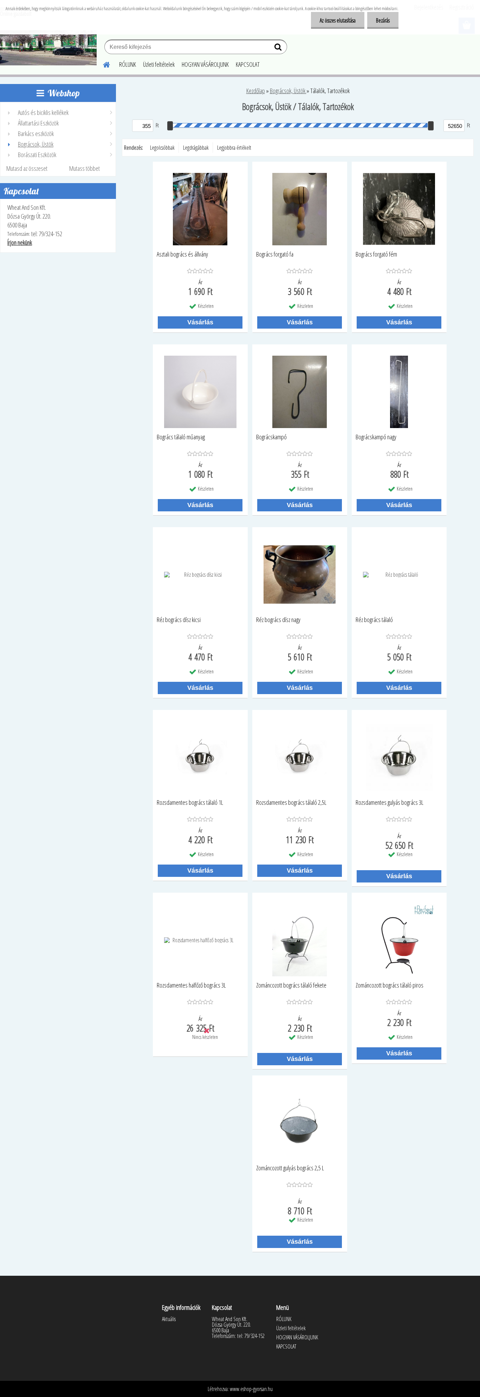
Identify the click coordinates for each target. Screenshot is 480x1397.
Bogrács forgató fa (274, 254)
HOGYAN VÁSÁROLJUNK (205, 64)
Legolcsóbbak (162, 147)
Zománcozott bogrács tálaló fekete (291, 985)
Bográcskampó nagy (376, 437)
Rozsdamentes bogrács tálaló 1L (190, 803)
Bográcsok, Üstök (288, 90)
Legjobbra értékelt (234, 147)
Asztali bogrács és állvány (182, 254)
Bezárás (383, 20)
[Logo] (48, 47)
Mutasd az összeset (26, 168)
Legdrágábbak (196, 147)
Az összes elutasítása (338, 20)
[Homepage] (102, 64)
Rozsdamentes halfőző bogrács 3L (191, 985)
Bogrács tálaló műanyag (181, 437)
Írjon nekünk (19, 242)
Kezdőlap (255, 90)
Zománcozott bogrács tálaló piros (389, 985)
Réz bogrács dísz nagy (278, 620)
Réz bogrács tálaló (374, 620)
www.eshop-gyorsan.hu (251, 1389)
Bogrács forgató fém (376, 254)
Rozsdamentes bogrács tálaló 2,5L (291, 803)
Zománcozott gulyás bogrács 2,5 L (290, 1168)
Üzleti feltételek (159, 64)
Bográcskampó (271, 437)
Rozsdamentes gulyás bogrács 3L (389, 803)
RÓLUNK (127, 64)
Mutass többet (84, 168)
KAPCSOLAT (248, 64)
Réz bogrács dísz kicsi (179, 620)
